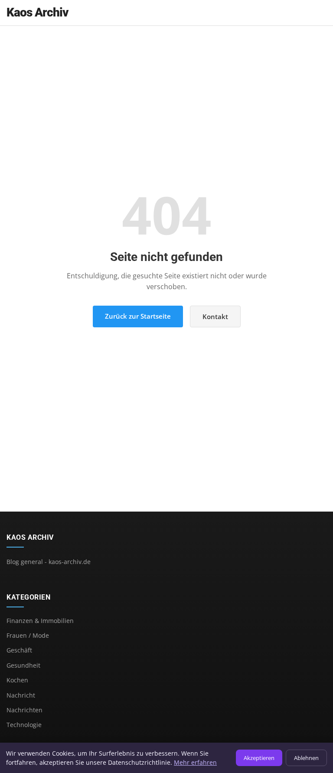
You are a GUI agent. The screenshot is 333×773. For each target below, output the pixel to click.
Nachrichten (24, 710)
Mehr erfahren (195, 762)
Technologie (24, 725)
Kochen (17, 680)
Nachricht (21, 695)
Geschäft (19, 650)
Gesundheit (23, 665)
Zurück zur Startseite (138, 316)
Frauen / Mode (28, 635)
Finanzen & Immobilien (40, 620)
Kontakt (215, 316)
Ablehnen (306, 758)
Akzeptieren (259, 758)
